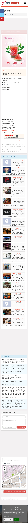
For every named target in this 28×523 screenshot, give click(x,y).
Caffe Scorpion (18, 264)
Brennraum (18, 228)
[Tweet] (2, 15)
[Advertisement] (14, 24)
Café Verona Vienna (18, 236)
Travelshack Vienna (18, 198)
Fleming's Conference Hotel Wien (18, 283)
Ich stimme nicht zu (8, 519)
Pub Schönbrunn (17, 301)
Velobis (18, 253)
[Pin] (2, 19)
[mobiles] (25, 3)
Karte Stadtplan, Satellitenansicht (12, 460)
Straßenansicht (7, 463)
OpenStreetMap (17, 487)
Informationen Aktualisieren (17, 140)
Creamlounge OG (18, 219)
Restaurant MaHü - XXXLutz (18, 273)
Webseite (6, 85)
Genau (16, 519)
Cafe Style (18, 244)
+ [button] (4, 467)
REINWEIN (17, 188)
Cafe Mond (18, 167)
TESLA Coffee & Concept (17, 177)
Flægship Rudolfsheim (18, 209)
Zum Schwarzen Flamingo (17, 160)
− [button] (4, 469)
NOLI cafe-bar (18, 293)
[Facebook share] (2, 11)
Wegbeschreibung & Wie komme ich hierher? (15, 491)
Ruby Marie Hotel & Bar (18, 309)
